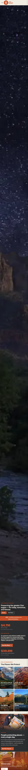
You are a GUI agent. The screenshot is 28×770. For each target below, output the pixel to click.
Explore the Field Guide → (13, 619)
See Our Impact (7, 748)
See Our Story (7, 645)
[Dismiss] (26, 618)
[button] (2, 2)
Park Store (10, 612)
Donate (3, 612)
